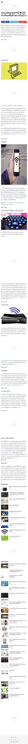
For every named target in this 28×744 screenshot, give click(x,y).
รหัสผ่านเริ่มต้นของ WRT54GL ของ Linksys (17, 524)
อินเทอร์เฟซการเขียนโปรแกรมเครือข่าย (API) (18, 627)
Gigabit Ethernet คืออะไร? (15, 511)
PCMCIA (3, 116)
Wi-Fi (10, 27)
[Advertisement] (14, 81)
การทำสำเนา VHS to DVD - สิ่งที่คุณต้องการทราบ (17, 564)
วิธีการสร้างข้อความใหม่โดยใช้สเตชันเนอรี (17, 677)
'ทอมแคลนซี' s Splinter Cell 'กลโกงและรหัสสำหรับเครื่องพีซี (17, 652)
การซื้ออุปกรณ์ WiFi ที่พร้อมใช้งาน (15, 385)
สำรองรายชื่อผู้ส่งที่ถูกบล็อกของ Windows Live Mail (16, 658)
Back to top (14, 737)
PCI (6, 114)
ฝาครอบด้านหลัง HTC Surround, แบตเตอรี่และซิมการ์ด (16, 695)
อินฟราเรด (3, 396)
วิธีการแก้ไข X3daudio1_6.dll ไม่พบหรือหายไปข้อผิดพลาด (17, 664)
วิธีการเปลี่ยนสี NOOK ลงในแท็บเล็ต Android (17, 640)
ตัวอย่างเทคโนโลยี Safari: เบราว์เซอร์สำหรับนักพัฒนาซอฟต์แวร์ (17, 633)
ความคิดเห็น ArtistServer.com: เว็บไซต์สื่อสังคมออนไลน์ (16, 570)
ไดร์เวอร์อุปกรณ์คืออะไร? (14, 688)
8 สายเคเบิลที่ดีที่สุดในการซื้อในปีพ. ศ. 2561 (17, 588)
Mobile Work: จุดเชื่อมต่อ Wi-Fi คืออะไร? (17, 530)
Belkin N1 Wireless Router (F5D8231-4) (18, 487)
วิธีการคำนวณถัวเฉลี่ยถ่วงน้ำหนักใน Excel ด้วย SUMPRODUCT (17, 602)
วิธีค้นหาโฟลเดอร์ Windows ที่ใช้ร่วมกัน (17, 582)
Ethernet (6, 362)
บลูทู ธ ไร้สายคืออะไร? (14, 505)
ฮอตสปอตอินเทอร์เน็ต (16, 134)
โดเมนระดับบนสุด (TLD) (14, 536)
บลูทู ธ (24, 394)
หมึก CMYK (11, 670)
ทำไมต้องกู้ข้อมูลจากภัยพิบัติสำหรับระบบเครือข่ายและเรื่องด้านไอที (17, 493)
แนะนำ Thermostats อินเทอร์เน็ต (17, 499)
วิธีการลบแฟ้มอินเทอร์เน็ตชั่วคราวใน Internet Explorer (17, 621)
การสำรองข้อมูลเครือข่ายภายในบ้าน (17, 517)
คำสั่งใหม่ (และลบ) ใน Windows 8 (17, 593)
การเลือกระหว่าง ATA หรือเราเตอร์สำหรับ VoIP (17, 682)
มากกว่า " (11, 298)
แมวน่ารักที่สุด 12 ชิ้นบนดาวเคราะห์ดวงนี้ (18, 609)
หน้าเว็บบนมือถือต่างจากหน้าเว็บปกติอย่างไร (17, 646)
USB (7, 119)
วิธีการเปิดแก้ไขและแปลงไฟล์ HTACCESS (16, 576)
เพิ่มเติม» (11, 204)
